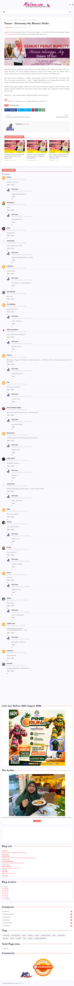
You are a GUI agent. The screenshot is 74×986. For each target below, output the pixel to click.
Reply (8, 184)
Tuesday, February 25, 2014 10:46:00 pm (16, 409)
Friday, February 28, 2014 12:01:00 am (16, 625)
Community (6, 935)
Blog (22, 983)
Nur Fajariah (11, 291)
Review (12, 938)
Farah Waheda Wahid (14, 408)
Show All (5, 877)
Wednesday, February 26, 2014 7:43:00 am (22, 254)
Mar (5, 893)
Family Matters (37, 917)
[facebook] (70, 4)
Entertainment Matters (37, 914)
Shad (8, 228)
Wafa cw (9, 355)
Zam (8, 382)
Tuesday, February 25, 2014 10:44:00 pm (16, 384)
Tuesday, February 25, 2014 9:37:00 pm (16, 268)
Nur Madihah (11, 304)
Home (6, 20)
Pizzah (9, 547)
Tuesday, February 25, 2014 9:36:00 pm (16, 242)
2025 (5, 890)
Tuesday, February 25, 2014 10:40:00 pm (16, 357)
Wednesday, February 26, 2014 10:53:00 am (17, 511)
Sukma (9, 598)
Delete (12, 184)
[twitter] (72, 4)
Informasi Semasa (45, 935)
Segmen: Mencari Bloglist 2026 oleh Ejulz (14, 853)
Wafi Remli (10, 203)
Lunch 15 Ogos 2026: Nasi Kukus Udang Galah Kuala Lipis (19, 858)
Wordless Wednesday (40, 938)
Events (24, 935)
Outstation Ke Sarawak (9, 873)
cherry (9, 573)
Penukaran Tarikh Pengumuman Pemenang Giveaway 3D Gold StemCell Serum (36, 156)
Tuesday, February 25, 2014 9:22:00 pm (16, 179)
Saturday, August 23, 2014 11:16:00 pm (16, 665)
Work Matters (37, 926)
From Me (30, 935)
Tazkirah (18, 938)
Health (37, 935)
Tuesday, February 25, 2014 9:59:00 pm (16, 306)
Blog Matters (37, 911)
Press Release (61, 935)
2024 (5, 899)
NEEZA (9, 177)
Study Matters (37, 920)
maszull (9, 663)
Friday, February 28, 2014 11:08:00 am (21, 561)
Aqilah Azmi (11, 623)
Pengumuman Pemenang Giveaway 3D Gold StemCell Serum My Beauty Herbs (14, 156)
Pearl (54, 935)
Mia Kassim (10, 433)
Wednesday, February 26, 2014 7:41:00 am (22, 318)
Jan (5, 897)
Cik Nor (9, 522)
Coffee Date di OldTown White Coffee (13, 863)
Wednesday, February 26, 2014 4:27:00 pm (17, 549)
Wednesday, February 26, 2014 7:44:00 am (22, 191)
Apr (5, 892)
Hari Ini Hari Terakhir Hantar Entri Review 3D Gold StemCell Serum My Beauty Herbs (59, 156)
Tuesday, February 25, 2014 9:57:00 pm (16, 293)
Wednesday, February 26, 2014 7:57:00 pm (17, 574)
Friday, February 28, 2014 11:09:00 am (21, 639)
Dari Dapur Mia (16, 935)
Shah (8, 509)
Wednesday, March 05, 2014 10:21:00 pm (17, 652)
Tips (24, 938)
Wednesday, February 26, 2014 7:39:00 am (22, 447)
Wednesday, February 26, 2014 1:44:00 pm (22, 497)
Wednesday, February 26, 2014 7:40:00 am (22, 370)
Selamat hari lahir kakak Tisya (11, 868)
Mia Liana (9, 27)
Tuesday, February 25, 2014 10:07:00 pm (16, 331)
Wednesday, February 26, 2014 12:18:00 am (17, 435)
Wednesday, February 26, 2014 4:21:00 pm (17, 524)
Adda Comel (11, 458)
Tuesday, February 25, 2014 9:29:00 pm (16, 204)
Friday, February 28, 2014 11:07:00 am (21, 536)
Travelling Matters (37, 923)
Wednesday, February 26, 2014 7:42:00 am (22, 280)
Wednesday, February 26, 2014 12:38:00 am (17, 460)
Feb (5, 895)
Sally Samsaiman (12, 330)
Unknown (10, 266)
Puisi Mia (5, 938)
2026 (5, 887)
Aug (5, 888)
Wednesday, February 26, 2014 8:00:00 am (17, 485)
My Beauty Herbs (13, 20)
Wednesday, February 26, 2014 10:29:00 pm (17, 600)
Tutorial (30, 938)
